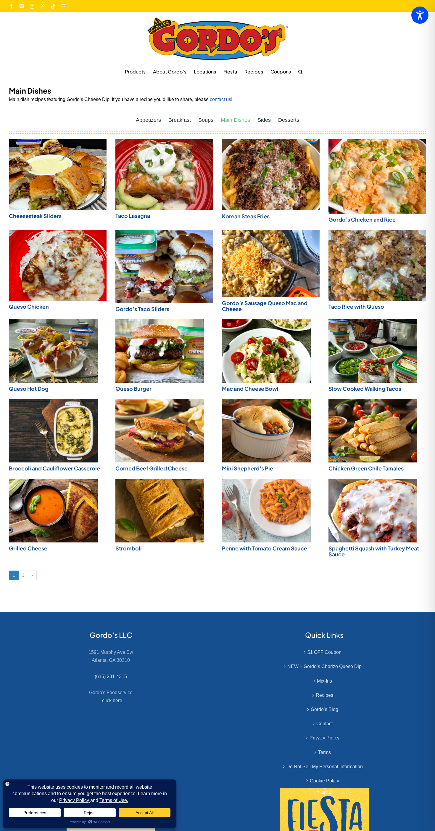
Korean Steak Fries (246, 216)
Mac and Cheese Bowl (250, 388)
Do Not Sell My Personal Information (324, 766)
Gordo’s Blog (324, 709)
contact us (220, 99)
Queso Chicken (29, 306)
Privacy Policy (324, 737)
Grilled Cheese (28, 548)
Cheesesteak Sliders (35, 215)
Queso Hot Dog (29, 388)
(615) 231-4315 (111, 676)
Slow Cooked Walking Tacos (364, 388)
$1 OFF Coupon (324, 652)
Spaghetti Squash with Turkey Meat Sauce (373, 551)
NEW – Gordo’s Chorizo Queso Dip (324, 666)
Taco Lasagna (132, 215)
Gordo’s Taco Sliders (142, 308)
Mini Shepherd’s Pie (247, 468)
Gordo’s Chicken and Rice (362, 219)
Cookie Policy (324, 780)
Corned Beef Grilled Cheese (151, 468)
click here (112, 700)
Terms (324, 752)
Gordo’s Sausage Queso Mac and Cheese (264, 306)
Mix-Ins (324, 680)
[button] (300, 71)
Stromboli (128, 548)
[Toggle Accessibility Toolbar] (420, 15)
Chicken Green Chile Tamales (366, 468)
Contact (324, 723)
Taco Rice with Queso (356, 306)
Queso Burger (133, 388)
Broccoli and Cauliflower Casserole (54, 468)
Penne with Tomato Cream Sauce (264, 548)
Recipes (324, 695)
